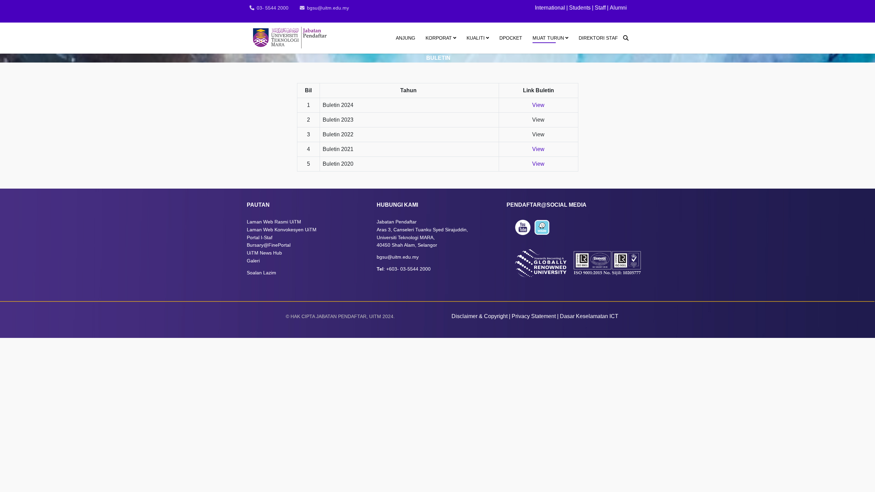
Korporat (439, 38)
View (538, 105)
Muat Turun (548, 38)
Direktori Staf (598, 38)
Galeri (254, 260)
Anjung (405, 38)
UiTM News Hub (264, 253)
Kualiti (476, 38)
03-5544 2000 (415, 269)
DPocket (510, 38)
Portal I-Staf (259, 237)
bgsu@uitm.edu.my (328, 8)
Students (580, 8)
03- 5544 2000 (272, 8)
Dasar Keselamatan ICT (589, 316)
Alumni (618, 8)
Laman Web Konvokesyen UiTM (282, 229)
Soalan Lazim (261, 272)
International (550, 8)
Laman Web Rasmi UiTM (274, 221)
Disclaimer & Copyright (480, 316)
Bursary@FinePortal (269, 245)
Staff (599, 8)
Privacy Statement (534, 316)
